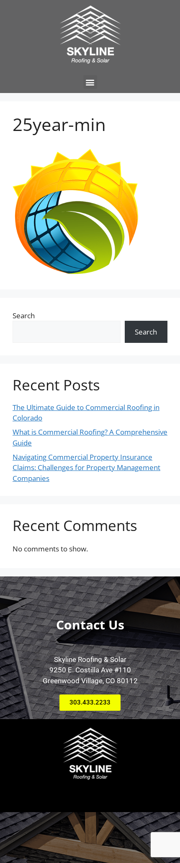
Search (24, 315)
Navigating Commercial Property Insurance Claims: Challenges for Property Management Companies (86, 467)
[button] (90, 82)
